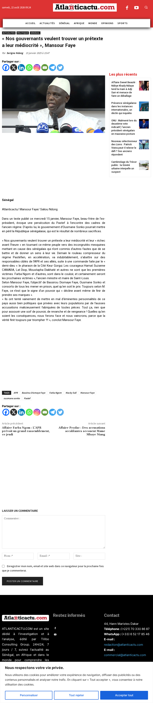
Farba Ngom (55, 392)
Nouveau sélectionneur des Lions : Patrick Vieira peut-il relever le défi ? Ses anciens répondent (124, 148)
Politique (22, 33)
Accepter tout (124, 695)
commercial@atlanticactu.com (125, 655)
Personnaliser (29, 695)
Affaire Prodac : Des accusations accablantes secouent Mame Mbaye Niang (82, 431)
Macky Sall (71, 392)
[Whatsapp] (29, 67)
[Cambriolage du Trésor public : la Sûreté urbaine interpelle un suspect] (144, 165)
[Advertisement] (53, 166)
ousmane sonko (12, 398)
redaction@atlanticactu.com (123, 644)
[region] (76, 682)
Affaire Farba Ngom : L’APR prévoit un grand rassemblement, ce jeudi (26, 431)
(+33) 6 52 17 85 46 (135, 634)
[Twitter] (60, 67)
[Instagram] (36, 67)
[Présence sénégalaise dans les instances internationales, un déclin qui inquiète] (144, 106)
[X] (13, 67)
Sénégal (35, 33)
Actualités (9, 33)
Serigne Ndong (15, 53)
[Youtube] (136, 8)
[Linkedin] (21, 67)
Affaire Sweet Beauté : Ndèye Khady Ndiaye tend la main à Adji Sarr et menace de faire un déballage (123, 89)
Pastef (27, 398)
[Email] (44, 67)
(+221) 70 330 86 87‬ (135, 629)
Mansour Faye (87, 392)
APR (16, 392)
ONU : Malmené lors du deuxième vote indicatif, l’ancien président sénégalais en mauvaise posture (124, 127)
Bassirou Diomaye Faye (33, 392)
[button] (146, 7)
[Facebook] (127, 8)
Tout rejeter (76, 695)
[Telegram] (52, 67)
